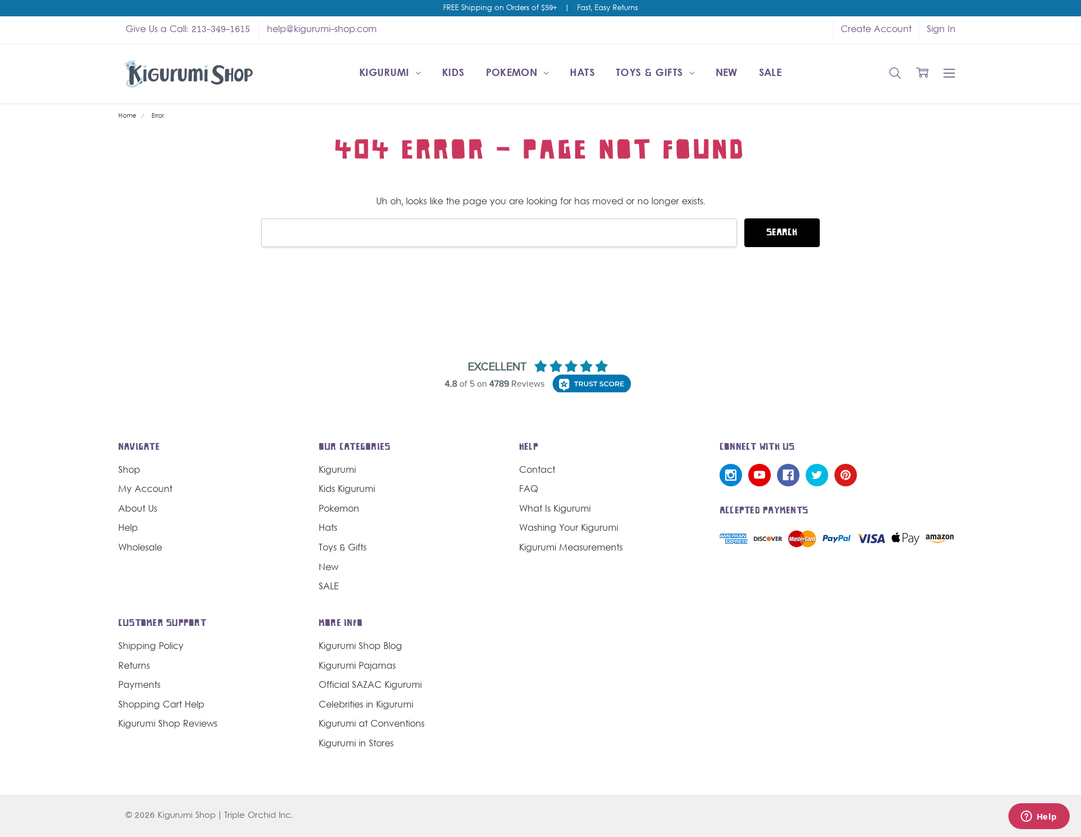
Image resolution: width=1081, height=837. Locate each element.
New (727, 73)
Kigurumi (386, 73)
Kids (453, 73)
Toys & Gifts (651, 73)
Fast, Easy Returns (607, 8)
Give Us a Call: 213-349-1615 (188, 30)
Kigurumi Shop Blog (360, 647)
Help (128, 528)
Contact (537, 470)
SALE (770, 73)
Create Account (876, 30)
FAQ (528, 490)
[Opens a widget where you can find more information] (1039, 817)
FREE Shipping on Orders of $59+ (500, 8)
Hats (582, 73)
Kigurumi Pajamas (357, 666)
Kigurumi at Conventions (372, 724)
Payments (139, 685)
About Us (137, 509)
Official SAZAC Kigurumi (370, 685)
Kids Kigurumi (347, 490)
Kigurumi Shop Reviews (167, 724)
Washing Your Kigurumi (568, 528)
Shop (129, 470)
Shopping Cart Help (161, 705)
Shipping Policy (151, 647)
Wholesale (140, 548)
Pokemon (513, 73)
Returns (134, 666)
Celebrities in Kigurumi (366, 705)
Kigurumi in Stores (356, 744)
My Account (145, 490)
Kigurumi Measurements (571, 548)
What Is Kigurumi (555, 509)
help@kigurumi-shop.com (322, 30)
